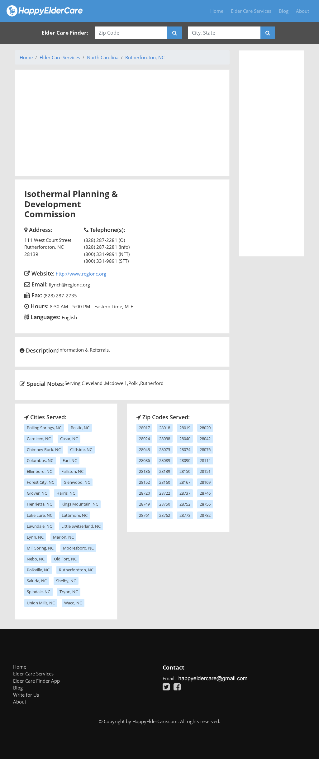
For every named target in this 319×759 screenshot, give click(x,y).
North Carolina (102, 57)
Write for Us (26, 695)
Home (216, 11)
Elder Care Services (251, 11)
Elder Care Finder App (36, 681)
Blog (283, 11)
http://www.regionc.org (81, 274)
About (302, 11)
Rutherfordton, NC (144, 57)
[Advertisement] (122, 122)
